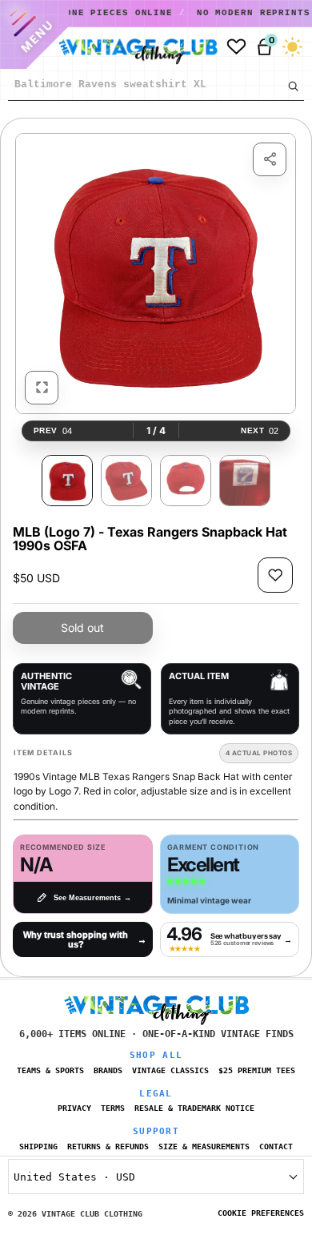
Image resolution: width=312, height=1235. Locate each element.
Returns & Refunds (108, 1146)
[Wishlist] (236, 47)
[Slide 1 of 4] (67, 480)
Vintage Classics (170, 1070)
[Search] (293, 85)
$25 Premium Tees (256, 1070)
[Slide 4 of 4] (244, 480)
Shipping (38, 1146)
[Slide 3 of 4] (185, 480)
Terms (113, 1108)
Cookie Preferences (261, 1213)
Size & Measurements (204, 1146)
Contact (276, 1146)
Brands (108, 1070)
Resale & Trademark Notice (194, 1108)
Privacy (74, 1108)
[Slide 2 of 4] (126, 480)
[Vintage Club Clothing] (134, 47)
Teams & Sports (50, 1070)
